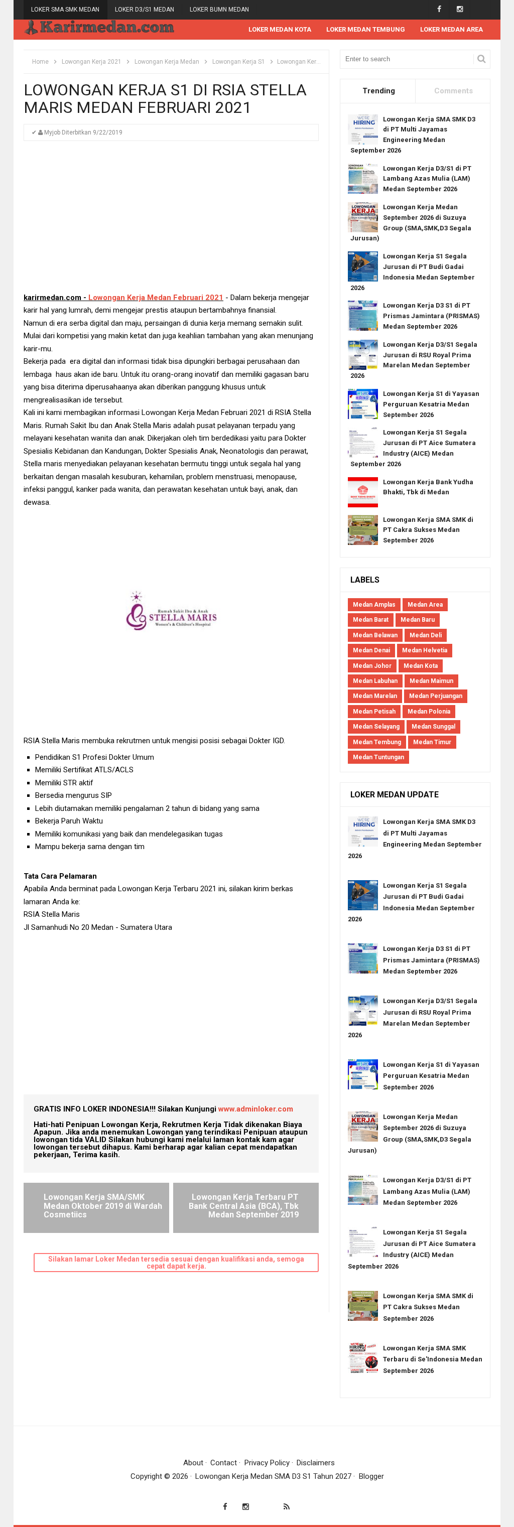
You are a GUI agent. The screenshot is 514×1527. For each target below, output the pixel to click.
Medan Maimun (431, 680)
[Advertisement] (171, 221)
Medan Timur (432, 742)
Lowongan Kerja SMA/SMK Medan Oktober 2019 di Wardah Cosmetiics (103, 1205)
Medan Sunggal (433, 726)
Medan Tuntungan (378, 757)
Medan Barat (371, 619)
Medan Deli (426, 635)
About (193, 1462)
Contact (223, 1462)
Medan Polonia (429, 711)
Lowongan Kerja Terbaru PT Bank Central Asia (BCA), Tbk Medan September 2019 (244, 1205)
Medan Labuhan (375, 680)
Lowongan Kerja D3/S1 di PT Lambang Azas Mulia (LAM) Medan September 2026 (427, 179)
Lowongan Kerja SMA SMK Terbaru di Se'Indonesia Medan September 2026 (432, 1359)
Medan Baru (418, 619)
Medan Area (425, 604)
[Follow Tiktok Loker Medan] (480, 9)
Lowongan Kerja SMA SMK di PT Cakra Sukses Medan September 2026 (428, 530)
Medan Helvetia (424, 650)
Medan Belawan (375, 635)
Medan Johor (372, 665)
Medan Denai (371, 650)
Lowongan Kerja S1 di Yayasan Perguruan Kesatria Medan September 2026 (431, 404)
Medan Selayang (376, 726)
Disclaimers (316, 1462)
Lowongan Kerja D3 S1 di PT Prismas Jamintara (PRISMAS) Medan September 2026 (431, 316)
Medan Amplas (374, 604)
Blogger (371, 1476)
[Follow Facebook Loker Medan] (439, 9)
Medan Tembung (377, 742)
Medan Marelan (375, 696)
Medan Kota (421, 665)
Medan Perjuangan (435, 696)
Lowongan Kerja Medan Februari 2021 (155, 297)
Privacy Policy (267, 1462)
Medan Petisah (374, 711)
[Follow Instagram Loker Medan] (459, 9)
